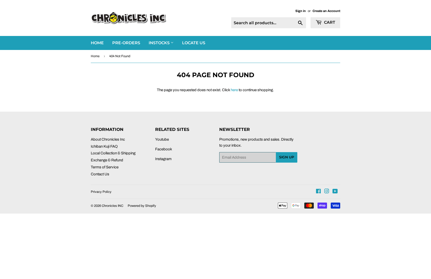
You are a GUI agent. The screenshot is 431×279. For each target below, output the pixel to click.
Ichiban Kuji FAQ (104, 146)
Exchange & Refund (107, 160)
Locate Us (193, 42)
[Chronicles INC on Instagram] (326, 192)
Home (95, 56)
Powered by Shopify (142, 206)
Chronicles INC (112, 206)
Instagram (163, 159)
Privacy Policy (101, 192)
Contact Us (100, 174)
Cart (329, 22)
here (234, 90)
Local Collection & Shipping (113, 153)
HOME (97, 42)
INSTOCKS (160, 42)
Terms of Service (104, 167)
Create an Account (326, 11)
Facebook (163, 149)
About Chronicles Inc (108, 139)
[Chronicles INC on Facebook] (318, 192)
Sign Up (286, 157)
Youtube (162, 139)
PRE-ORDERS (126, 42)
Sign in (300, 11)
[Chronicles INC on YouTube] (335, 192)
